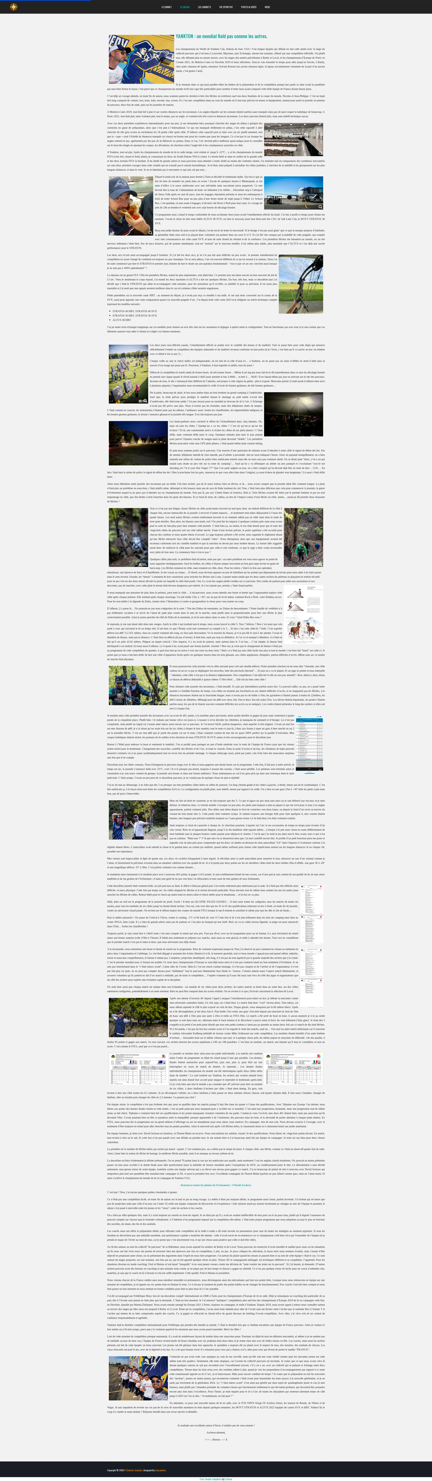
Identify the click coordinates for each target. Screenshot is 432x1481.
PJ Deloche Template (133, 1470)
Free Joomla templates (211, 1479)
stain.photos (160, 1470)
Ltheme (228, 1479)
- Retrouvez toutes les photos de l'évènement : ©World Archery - (216, 1185)
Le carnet (167, 7)
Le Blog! (185, 7)
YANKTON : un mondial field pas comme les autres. (221, 36)
